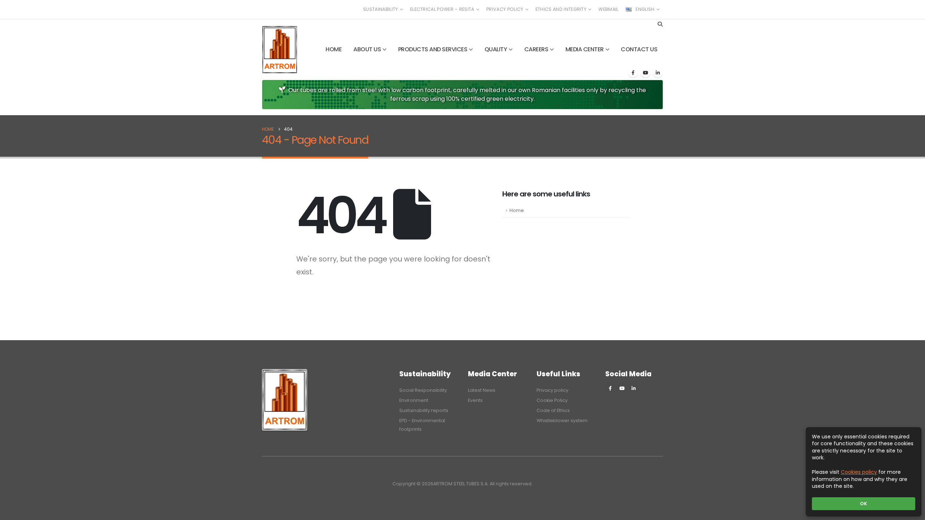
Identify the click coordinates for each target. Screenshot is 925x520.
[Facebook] (633, 73)
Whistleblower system (562, 420)
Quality (496, 49)
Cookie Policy (552, 400)
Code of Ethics (553, 410)
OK (863, 503)
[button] (660, 24)
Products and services (433, 49)
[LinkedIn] (658, 73)
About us (367, 49)
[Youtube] (645, 73)
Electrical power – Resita (442, 9)
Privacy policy (504, 9)
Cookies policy (859, 472)
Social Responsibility (423, 390)
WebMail (608, 9)
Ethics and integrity (560, 9)
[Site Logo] (279, 50)
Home (333, 49)
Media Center (584, 49)
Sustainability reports (423, 410)
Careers (536, 49)
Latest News (481, 390)
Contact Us (639, 49)
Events (475, 400)
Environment (413, 400)
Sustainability (380, 9)
